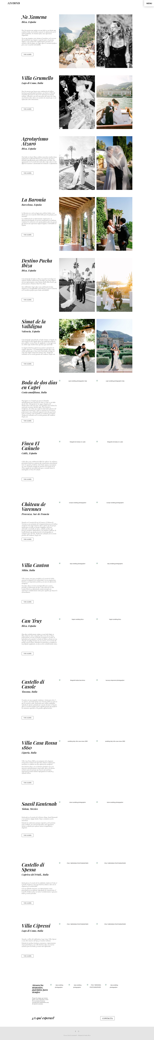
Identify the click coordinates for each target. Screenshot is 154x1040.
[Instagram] (78, 1031)
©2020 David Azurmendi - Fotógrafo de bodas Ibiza (77, 1035)
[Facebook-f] (75, 1031)
